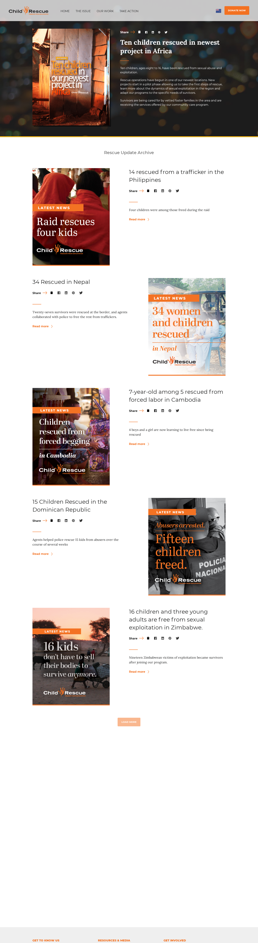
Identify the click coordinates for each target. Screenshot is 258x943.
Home (65, 11)
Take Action (129, 11)
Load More (129, 722)
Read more (137, 219)
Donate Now (237, 10)
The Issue (83, 11)
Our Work (105, 11)
